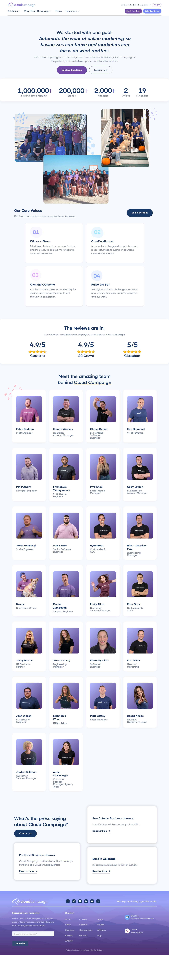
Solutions (69, 930)
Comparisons (85, 930)
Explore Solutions (72, 70)
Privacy (100, 924)
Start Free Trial (133, 11)
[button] (14, 11)
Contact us (25, 833)
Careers (83, 919)
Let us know (85, 950)
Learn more (100, 70)
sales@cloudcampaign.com (139, 5)
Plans (59, 11)
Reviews (69, 935)
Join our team (140, 212)
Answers (69, 941)
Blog (99, 935)
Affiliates (101, 930)
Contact (83, 924)
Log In (157, 5)
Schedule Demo (152, 11)
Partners (83, 935)
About (68, 919)
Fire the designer (97, 950)
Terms (100, 919)
